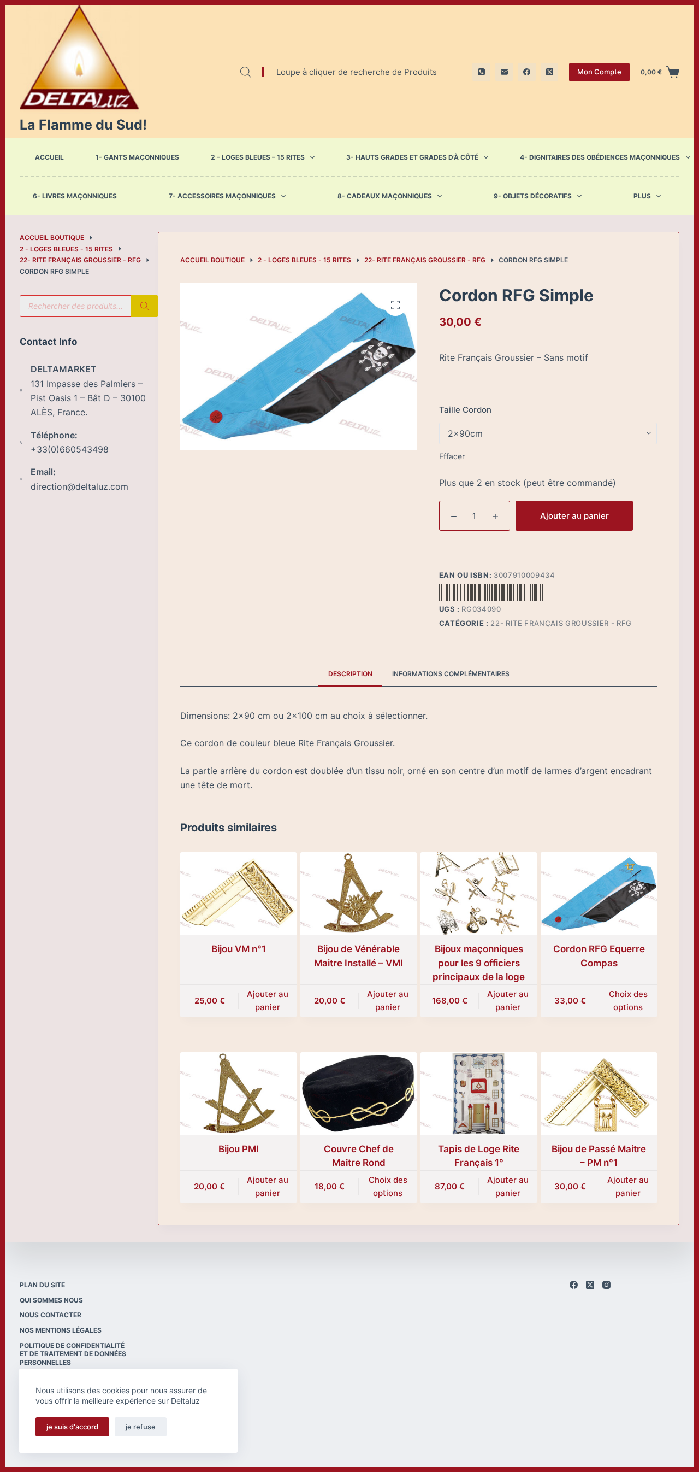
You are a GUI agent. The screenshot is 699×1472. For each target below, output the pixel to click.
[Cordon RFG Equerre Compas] (599, 893)
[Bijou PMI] (238, 1093)
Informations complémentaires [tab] (451, 674)
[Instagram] (606, 1285)
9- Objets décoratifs (533, 196)
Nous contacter (50, 1315)
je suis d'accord (72, 1426)
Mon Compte (599, 71)
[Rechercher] (144, 306)
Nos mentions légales (61, 1330)
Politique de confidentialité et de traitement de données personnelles (73, 1354)
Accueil (49, 157)
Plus (642, 196)
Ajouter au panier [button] (267, 1001)
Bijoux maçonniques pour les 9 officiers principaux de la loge (479, 962)
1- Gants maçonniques (137, 157)
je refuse (141, 1426)
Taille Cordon (465, 409)
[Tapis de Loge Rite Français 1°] (478, 1093)
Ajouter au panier (574, 516)
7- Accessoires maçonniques (222, 196)
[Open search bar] (245, 72)
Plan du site (42, 1285)
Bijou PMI (238, 1148)
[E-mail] (504, 72)
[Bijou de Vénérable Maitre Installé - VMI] (358, 893)
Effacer (452, 456)
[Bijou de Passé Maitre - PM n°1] (599, 1093)
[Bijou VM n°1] (238, 893)
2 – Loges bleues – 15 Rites (258, 157)
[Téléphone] (481, 72)
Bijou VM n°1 (238, 948)
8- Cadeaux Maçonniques (384, 196)
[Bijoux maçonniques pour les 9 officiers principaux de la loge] (478, 893)
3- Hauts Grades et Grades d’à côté (412, 157)
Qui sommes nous (51, 1300)
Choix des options (628, 1001)
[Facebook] (527, 72)
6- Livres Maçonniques (75, 196)
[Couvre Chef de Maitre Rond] (358, 1093)
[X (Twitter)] (550, 72)
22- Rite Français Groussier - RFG (560, 623)
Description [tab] (350, 674)
